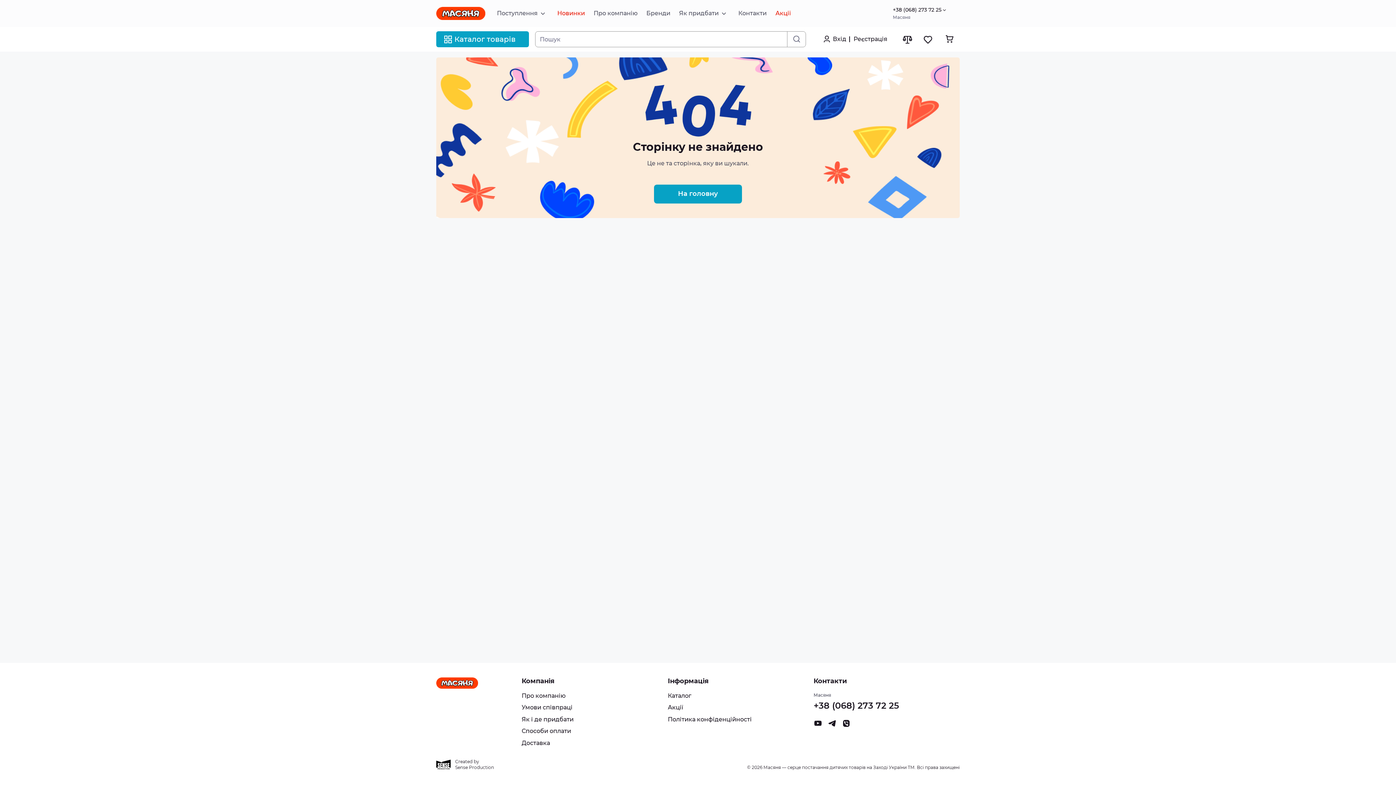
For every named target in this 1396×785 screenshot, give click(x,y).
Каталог (679, 695)
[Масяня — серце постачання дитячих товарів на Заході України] (460, 13)
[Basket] (949, 39)
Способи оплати (546, 731)
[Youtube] (818, 725)
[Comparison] (907, 39)
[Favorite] (928, 39)
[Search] (796, 39)
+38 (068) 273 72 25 (917, 10)
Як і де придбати (548, 719)
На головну (698, 194)
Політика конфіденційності (710, 719)
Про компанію (544, 695)
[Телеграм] (832, 725)
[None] (846, 725)
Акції (675, 707)
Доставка (536, 743)
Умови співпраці (547, 707)
